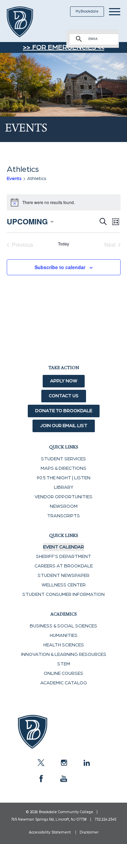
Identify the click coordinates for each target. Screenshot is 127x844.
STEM (63, 664)
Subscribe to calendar (60, 267)
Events (14, 178)
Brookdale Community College (28, 21)
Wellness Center (64, 585)
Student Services (63, 459)
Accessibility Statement (50, 832)
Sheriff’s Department (63, 556)
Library (63, 487)
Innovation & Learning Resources (63, 654)
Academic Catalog (63, 683)
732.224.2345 (105, 819)
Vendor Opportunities (63, 497)
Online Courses (63, 673)
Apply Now (63, 381)
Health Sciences (63, 645)
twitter (41, 762)
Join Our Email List (63, 425)
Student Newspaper (63, 575)
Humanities (64, 635)
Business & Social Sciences (63, 626)
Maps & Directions (63, 468)
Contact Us (64, 396)
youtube (63, 778)
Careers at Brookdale (64, 566)
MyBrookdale (87, 11)
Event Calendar (63, 547)
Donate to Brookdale (63, 410)
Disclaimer (89, 832)
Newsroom (64, 506)
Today (63, 243)
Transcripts (63, 516)
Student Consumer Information (63, 594)
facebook (41, 778)
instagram (63, 762)
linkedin (86, 762)
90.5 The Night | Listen (63, 478)
